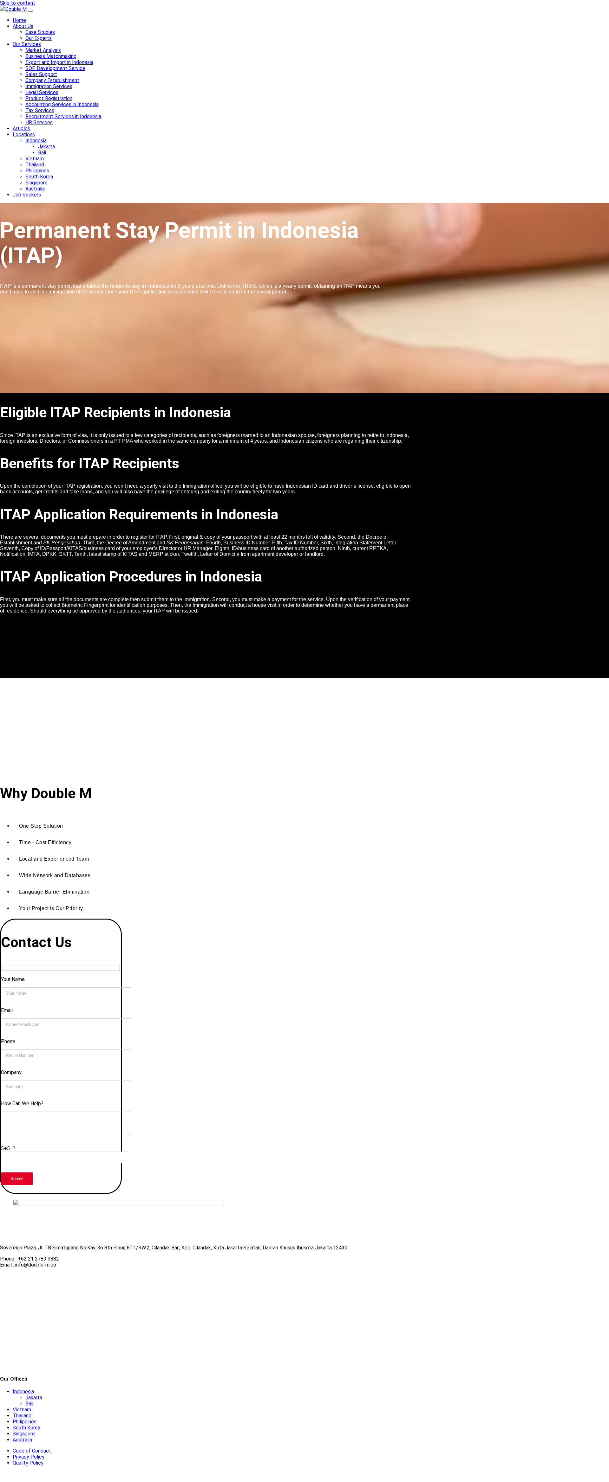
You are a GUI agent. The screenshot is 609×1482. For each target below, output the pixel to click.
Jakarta (46, 147)
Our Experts (38, 38)
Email (7, 1010)
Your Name (13, 979)
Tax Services (39, 110)
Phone (8, 1041)
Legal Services (41, 92)
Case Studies (40, 32)
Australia (35, 189)
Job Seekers (27, 195)
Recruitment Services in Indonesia (63, 116)
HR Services (39, 122)
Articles (21, 128)
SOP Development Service (55, 68)
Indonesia (36, 141)
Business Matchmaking (50, 56)
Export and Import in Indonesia (59, 62)
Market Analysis (43, 50)
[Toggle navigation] (30, 11)
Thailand (34, 165)
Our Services (27, 44)
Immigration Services (48, 86)
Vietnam (34, 159)
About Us (23, 26)
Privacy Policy (28, 1457)
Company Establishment (52, 80)
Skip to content (17, 3)
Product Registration (48, 98)
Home (19, 20)
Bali (42, 153)
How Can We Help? (22, 1103)
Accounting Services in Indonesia (62, 104)
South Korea (39, 177)
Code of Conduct (32, 1451)
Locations (24, 135)
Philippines (37, 171)
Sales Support (41, 74)
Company (11, 1072)
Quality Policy (28, 1463)
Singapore (36, 183)
